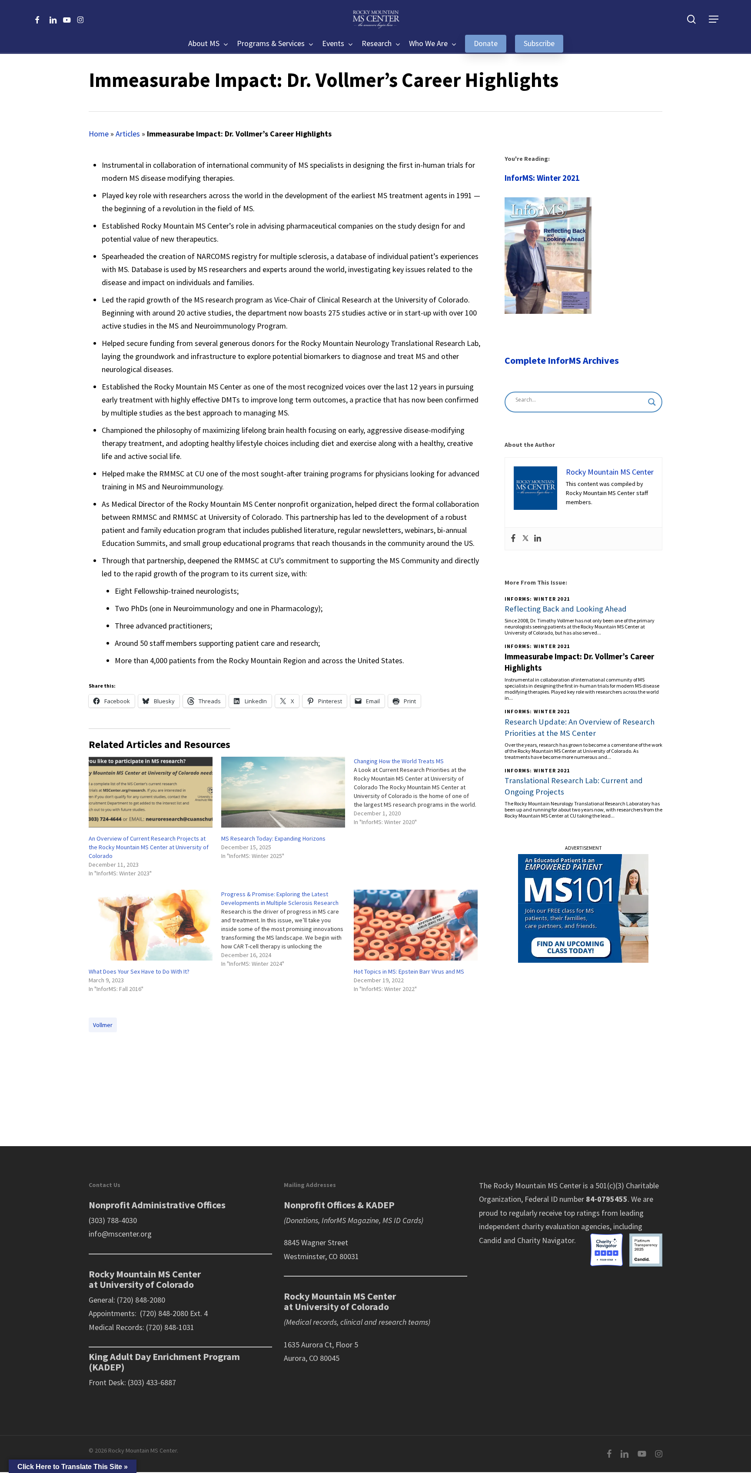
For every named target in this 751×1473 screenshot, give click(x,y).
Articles (128, 134)
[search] (691, 19)
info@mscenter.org (120, 1234)
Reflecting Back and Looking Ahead (566, 609)
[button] (713, 19)
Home (99, 134)
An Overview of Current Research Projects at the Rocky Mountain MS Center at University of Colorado (149, 847)
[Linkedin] (538, 538)
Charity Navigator (545, 1240)
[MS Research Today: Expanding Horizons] (283, 792)
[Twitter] (525, 538)
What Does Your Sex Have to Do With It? (139, 971)
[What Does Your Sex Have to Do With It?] (151, 925)
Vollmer (103, 1025)
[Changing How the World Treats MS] (420, 794)
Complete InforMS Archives (562, 360)
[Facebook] (513, 538)
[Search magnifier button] (652, 402)
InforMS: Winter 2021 (542, 178)
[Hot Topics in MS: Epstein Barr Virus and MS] (416, 925)
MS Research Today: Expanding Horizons (273, 838)
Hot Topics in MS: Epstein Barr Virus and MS (409, 971)
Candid (490, 1240)
